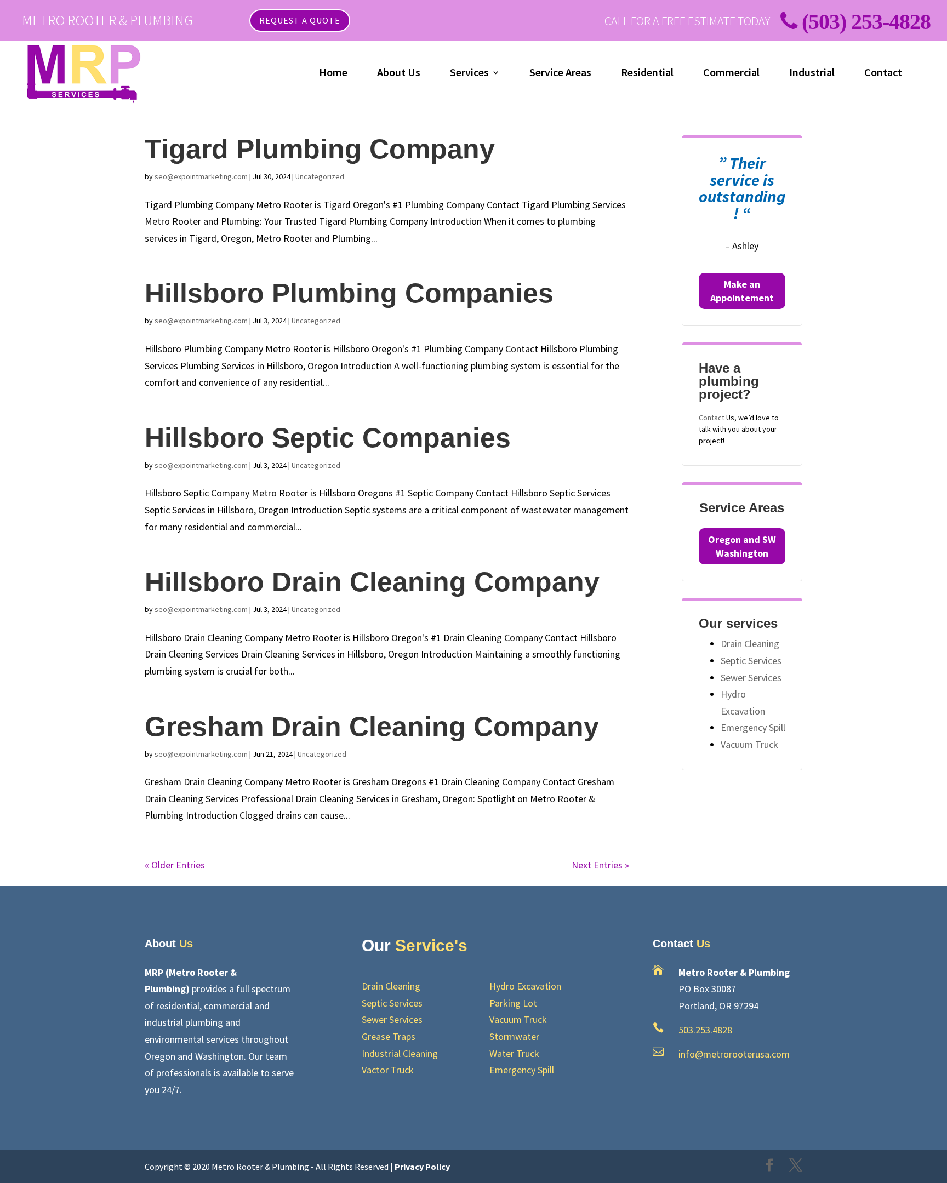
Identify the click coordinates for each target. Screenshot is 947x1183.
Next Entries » (600, 865)
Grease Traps (388, 1036)
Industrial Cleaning (400, 1053)
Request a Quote (299, 20)
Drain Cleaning (750, 643)
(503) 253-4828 (866, 21)
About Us (398, 73)
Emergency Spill (753, 727)
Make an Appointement (742, 291)
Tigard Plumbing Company (320, 149)
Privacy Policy (422, 1166)
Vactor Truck (388, 1070)
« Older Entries (175, 865)
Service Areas (560, 73)
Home (333, 73)
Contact (883, 73)
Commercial (731, 73)
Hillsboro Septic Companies (328, 437)
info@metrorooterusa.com (734, 1054)
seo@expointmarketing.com (201, 176)
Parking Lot (513, 1003)
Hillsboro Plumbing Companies (349, 293)
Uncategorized (319, 176)
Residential (647, 73)
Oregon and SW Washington (742, 546)
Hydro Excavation (525, 986)
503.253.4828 (705, 1030)
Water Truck (514, 1053)
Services (469, 73)
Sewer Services (751, 677)
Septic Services (751, 660)
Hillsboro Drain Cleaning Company (372, 582)
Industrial (812, 73)
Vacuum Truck (749, 744)
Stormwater (514, 1036)
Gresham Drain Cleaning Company (372, 726)
